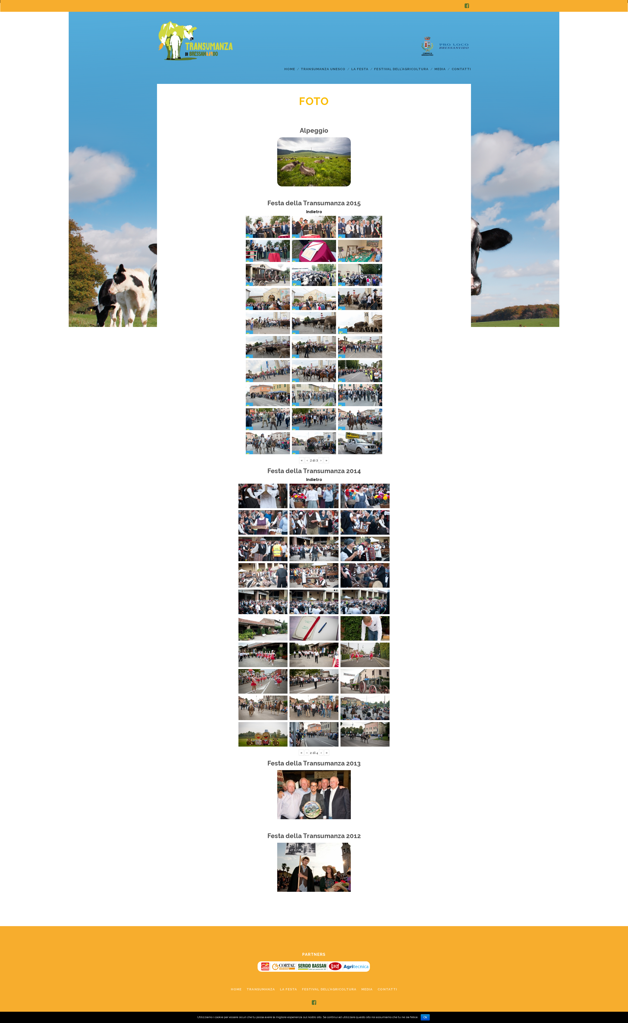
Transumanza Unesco (323, 69)
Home (289, 69)
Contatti (461, 69)
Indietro (314, 211)
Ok (425, 1017)
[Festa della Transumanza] (195, 57)
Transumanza (261, 989)
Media (440, 69)
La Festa (359, 69)
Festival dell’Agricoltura (401, 69)
